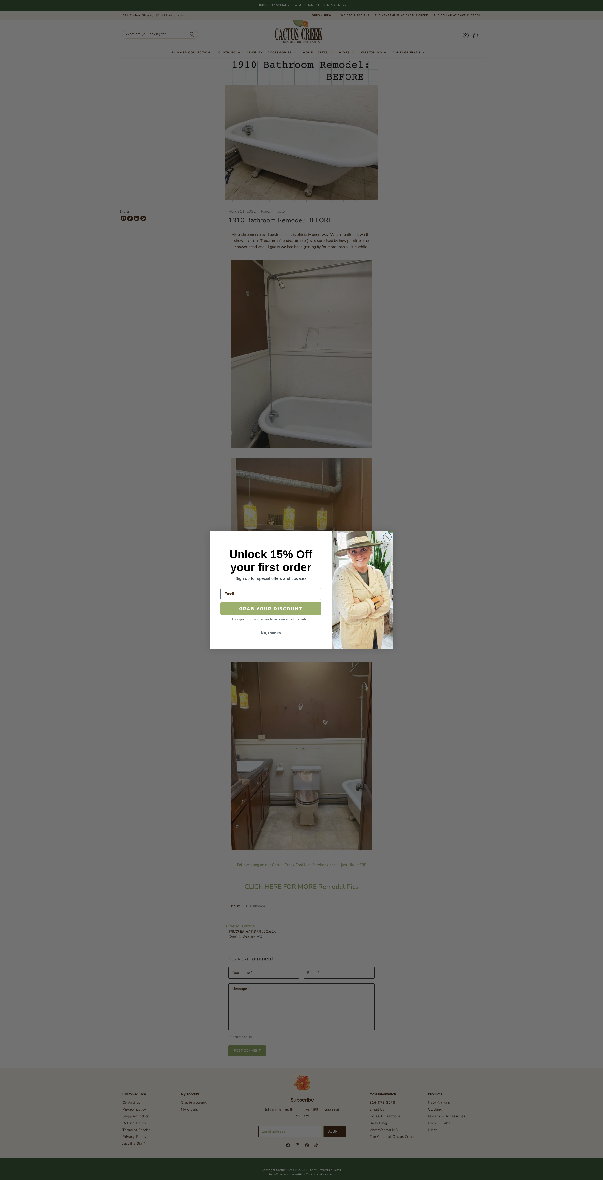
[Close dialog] (387, 537)
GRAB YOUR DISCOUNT (271, 608)
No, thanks (271, 632)
